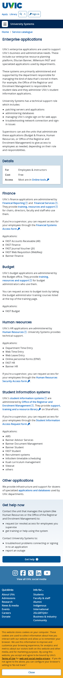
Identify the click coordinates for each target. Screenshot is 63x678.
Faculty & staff (41, 598)
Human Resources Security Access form (29, 379)
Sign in (35, 14)
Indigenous (39, 605)
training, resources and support (36, 206)
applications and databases (34, 490)
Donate (6, 616)
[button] (22, 14)
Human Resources (13, 332)
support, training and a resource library (31, 407)
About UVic (8, 594)
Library (13, 14)
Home (5, 32)
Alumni (37, 602)
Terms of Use (8, 658)
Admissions (8, 598)
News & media (10, 605)
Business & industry (45, 616)
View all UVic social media (31, 579)
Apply (5, 14)
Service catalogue (22, 32)
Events (6, 609)
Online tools (39, 179)
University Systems (22, 24)
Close (31, 672)
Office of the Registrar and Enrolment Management (27, 403)
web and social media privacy (34, 658)
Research (7, 602)
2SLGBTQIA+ (40, 613)
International (40, 609)
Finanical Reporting (13, 203)
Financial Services (44, 203)
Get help (30, 559)
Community (40, 620)
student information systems (27, 398)
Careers (6, 613)
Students (38, 594)
